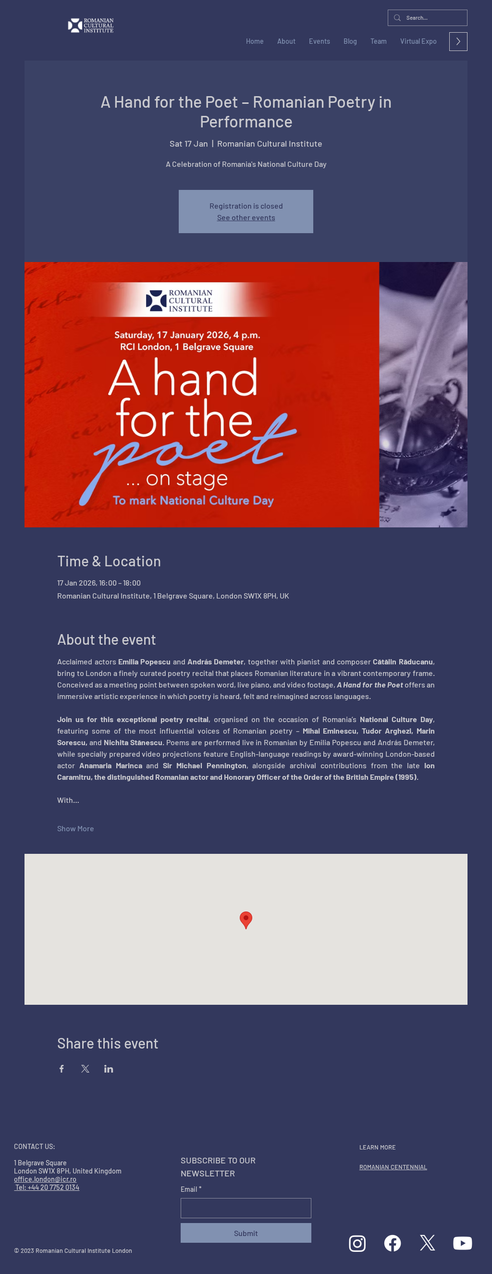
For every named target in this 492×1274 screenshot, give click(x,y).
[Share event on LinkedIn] (108, 1069)
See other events (246, 217)
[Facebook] (392, 1243)
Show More (75, 828)
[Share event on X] (85, 1069)
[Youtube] (463, 1243)
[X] (428, 1243)
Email (191, 1189)
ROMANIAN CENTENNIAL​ (393, 1167)
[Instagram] (357, 1243)
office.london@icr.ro (45, 1179)
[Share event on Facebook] (61, 1069)
